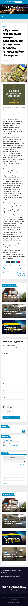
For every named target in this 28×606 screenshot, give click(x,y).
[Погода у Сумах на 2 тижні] (11, 445)
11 (7, 470)
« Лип (4, 483)
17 (4, 473)
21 (17, 473)
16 (23, 470)
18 (7, 473)
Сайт (4, 397)
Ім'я (4, 383)
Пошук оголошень (16, 602)
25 (7, 476)
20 (14, 473)
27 (14, 476)
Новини (4, 26)
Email (4, 390)
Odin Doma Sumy (14, 7)
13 (14, 470)
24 (4, 476)
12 (10, 470)
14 (17, 470)
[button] (22, 16)
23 (23, 473)
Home (9, 602)
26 (10, 476)
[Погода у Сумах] (7, 440)
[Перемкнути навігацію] (25, 16)
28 (17, 476)
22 (20, 473)
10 (4, 470)
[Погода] (6, 443)
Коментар (5, 353)
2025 (3, 597)
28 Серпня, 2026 (9, 509)
